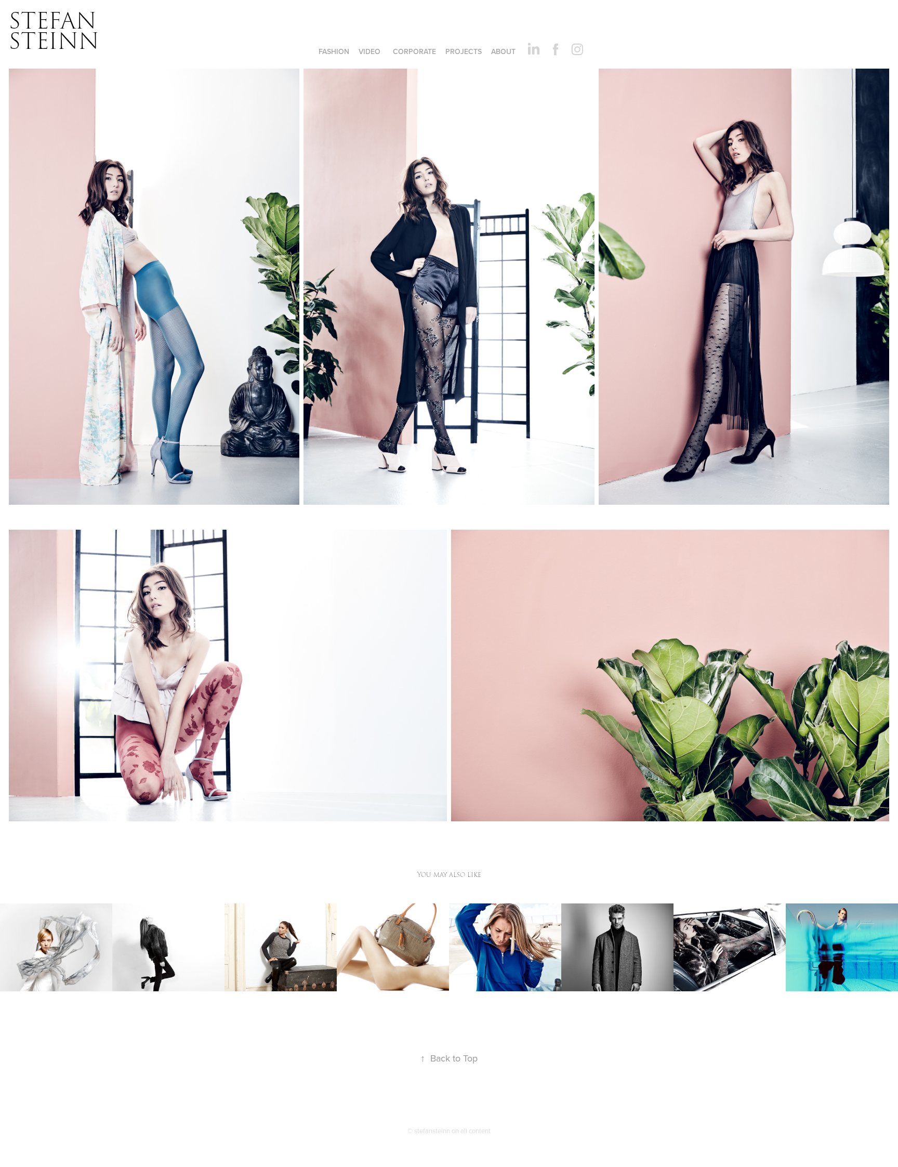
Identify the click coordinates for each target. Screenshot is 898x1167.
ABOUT (503, 51)
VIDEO (369, 51)
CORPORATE (414, 51)
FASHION (334, 51)
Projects (463, 51)
